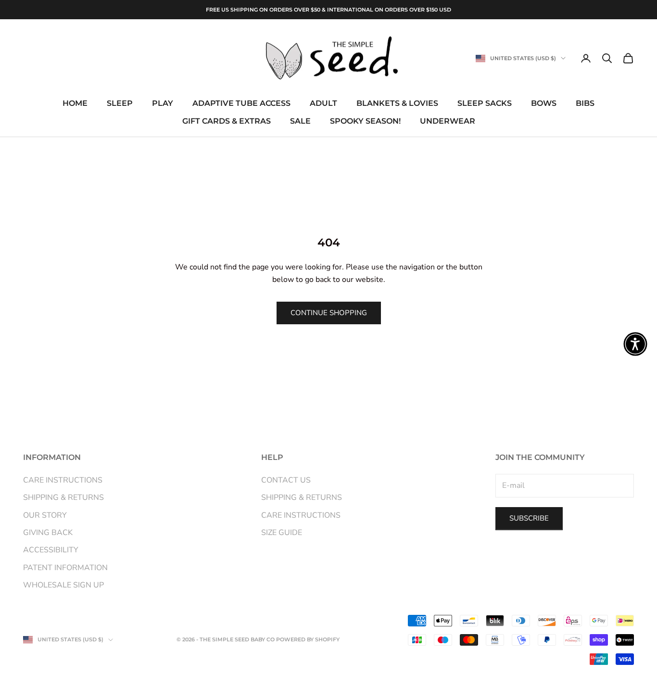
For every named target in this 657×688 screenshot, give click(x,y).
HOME (75, 103)
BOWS (543, 103)
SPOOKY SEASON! (365, 121)
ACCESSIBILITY (50, 550)
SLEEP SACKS (484, 103)
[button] (635, 344)
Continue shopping (329, 313)
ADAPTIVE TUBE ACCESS (241, 103)
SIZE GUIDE (281, 532)
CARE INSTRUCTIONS (62, 480)
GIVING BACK (48, 532)
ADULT (323, 103)
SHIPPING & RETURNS (63, 497)
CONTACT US (286, 480)
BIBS (585, 103)
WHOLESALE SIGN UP (63, 585)
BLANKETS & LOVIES (397, 103)
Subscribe (529, 518)
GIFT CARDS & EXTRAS (226, 121)
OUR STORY (45, 515)
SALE (300, 121)
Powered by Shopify (308, 639)
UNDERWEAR (447, 121)
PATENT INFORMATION (65, 567)
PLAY (162, 103)
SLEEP (120, 103)
